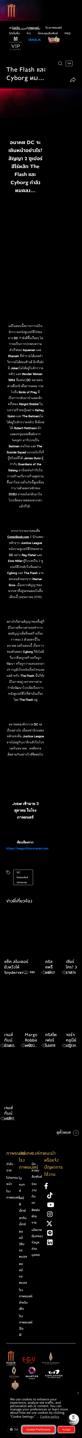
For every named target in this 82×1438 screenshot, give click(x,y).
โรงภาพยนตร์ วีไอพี (25, 1325)
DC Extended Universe (22, 877)
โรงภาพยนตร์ (54, 28)
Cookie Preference (38, 1429)
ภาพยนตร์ (32, 28)
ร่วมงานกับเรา (34, 1193)
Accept (66, 1429)
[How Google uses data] (61, 1417)
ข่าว (28, 33)
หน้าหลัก (14, 28)
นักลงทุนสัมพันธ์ (48, 33)
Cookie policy (49, 1416)
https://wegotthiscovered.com (27, 848)
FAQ (67, 33)
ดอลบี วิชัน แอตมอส (23, 1244)
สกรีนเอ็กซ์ (22, 1221)
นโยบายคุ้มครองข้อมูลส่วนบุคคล (37, 1242)
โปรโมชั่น (14, 33)
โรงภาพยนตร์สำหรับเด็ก (25, 1299)
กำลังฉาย (9, 1167)
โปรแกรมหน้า (12, 1180)
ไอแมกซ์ (22, 1184)
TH (16, 1429)
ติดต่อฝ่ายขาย (36, 1216)
